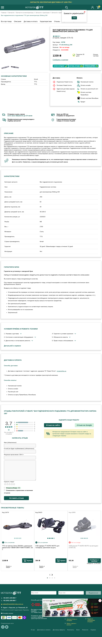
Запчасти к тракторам (42, 12)
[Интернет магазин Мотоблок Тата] (34, 7)
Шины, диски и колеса (71, 624)
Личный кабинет (92, 7)
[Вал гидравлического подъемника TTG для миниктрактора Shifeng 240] (24, 44)
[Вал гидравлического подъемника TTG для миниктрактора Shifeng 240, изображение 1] (15, 67)
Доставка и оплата (30, 21)
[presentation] (50, 574)
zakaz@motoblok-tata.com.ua (13, 604)
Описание (17, 21)
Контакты (70, 630)
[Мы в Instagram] (3, 627)
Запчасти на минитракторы (25, 12)
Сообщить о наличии (60, 60)
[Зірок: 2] (55, 36)
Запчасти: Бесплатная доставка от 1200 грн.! (51, 2)
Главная (3, 12)
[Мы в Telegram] (7, 627)
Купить (29, 560)
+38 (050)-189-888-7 (9, 600)
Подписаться (93, 593)
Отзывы (57, 21)
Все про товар (6, 21)
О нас (33, 630)
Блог (78, 630)
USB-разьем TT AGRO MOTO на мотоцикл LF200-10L (83, 546)
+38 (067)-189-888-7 (9, 598)
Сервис (93, 630)
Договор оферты (59, 630)
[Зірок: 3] (56, 36)
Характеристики (46, 21)
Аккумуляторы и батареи (72, 619)
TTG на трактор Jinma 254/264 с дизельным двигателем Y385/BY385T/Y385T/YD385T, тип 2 (17, 547)
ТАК (74, 18)
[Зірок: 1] (53, 36)
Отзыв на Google (84, 425)
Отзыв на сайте (53, 425)
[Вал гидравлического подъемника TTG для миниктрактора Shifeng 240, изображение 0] (5, 67)
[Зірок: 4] (58, 36)
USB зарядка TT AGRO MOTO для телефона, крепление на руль (47, 546)
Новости (85, 630)
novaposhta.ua (61, 371)
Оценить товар (9, 481)
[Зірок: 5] (59, 36)
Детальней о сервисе (12, 346)
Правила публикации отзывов (91, 620)
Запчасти (11, 12)
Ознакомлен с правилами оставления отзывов (18, 492)
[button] (47, 578)
